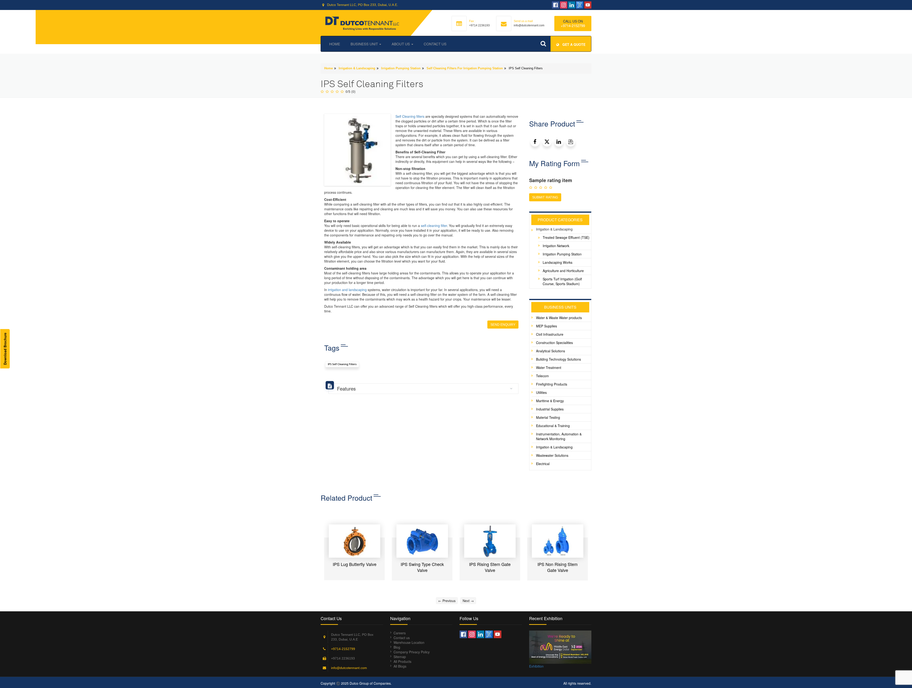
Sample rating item (550, 180)
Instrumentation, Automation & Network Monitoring (559, 436)
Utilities (541, 392)
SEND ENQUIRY (502, 324)
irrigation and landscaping (347, 289)
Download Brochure (5, 349)
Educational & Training (553, 425)
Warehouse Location (409, 642)
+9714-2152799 (573, 25)
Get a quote (573, 44)
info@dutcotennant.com (349, 668)
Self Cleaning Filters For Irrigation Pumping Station (465, 68)
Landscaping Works (557, 262)
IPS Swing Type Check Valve (354, 567)
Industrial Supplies (550, 409)
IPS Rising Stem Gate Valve (422, 567)
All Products (402, 661)
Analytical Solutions (550, 351)
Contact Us (435, 43)
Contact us (402, 637)
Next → (468, 600)
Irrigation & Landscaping (357, 68)
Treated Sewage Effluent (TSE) (566, 237)
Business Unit (365, 43)
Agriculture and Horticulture (563, 270)
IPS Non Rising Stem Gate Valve (490, 567)
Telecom (542, 375)
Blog (397, 647)
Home (334, 43)
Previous (313, 549)
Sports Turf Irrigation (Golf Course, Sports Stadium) (562, 281)
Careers (400, 633)
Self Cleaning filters (409, 116)
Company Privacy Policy (412, 652)
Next (598, 549)
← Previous (447, 600)
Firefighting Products (551, 384)
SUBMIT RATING (545, 197)
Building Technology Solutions (558, 359)
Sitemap (400, 656)
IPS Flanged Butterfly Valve (557, 567)
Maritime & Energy (550, 400)
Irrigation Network (556, 245)
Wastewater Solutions (552, 455)
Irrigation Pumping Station (401, 68)
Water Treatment (548, 367)
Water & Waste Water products (559, 317)
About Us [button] (401, 43)
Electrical (543, 463)
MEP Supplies (546, 326)
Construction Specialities (554, 342)
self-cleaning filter (434, 225)
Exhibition (536, 666)
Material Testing (548, 417)
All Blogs (400, 666)
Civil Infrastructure (549, 334)
